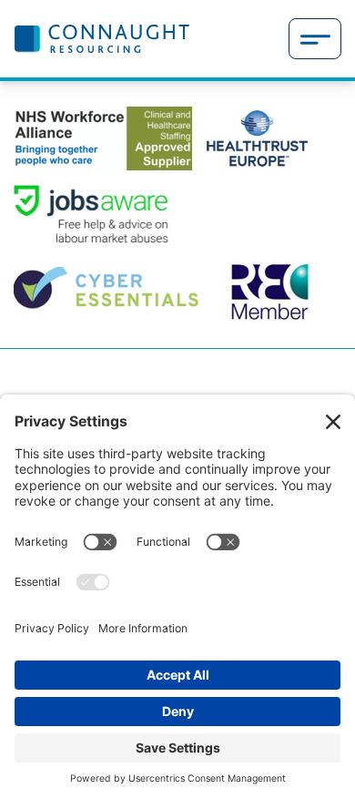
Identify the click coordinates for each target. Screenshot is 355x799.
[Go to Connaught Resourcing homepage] (101, 38)
